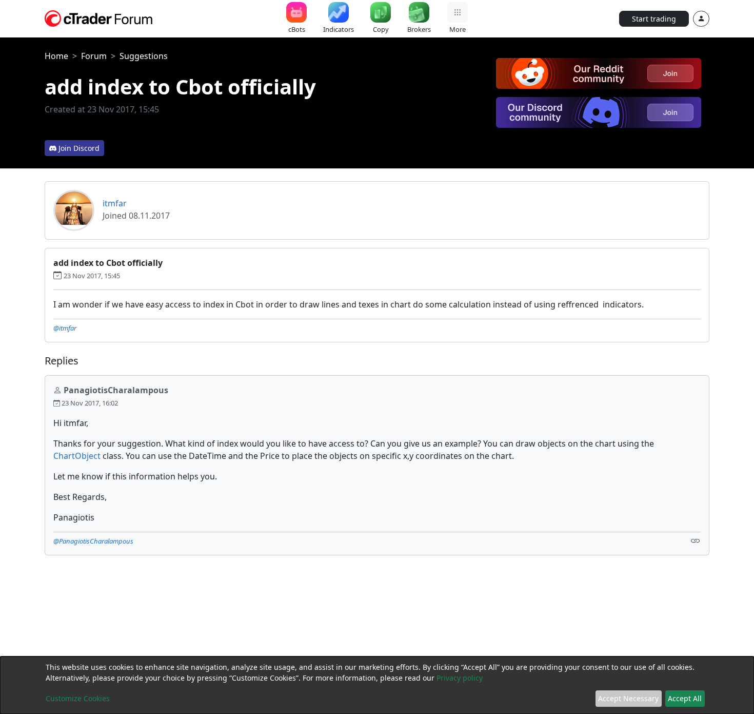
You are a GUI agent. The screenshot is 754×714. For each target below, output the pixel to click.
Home (56, 56)
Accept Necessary (628, 698)
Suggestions (144, 56)
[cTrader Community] (99, 17)
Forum (94, 56)
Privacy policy (459, 678)
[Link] (695, 540)
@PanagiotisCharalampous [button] (93, 541)
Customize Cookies (78, 698)
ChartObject (77, 455)
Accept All (685, 698)
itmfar (115, 203)
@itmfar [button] (64, 328)
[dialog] (377, 685)
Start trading (654, 19)
